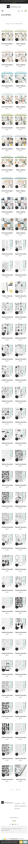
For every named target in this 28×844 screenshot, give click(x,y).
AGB (23, 803)
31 (17, 789)
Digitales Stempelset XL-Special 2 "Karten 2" (20, 338)
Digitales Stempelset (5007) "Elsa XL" (7, 716)
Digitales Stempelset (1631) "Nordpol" (7, 275)
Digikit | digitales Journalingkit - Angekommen (20, 170)
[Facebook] (10, 824)
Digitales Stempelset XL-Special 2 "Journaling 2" (20, 296)
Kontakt (14, 820)
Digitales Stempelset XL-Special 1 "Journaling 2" (20, 359)
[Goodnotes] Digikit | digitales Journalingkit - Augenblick (7, 65)
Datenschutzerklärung (20, 806)
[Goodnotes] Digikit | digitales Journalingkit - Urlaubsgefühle (7, 128)
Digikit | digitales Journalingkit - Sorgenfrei (20, 107)
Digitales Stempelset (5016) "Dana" (20, 611)
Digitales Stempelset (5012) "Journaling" (20, 653)
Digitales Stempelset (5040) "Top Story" (20, 443)
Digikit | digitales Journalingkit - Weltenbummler (20, 86)
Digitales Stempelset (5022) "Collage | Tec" (21, 548)
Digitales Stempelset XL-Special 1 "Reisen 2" (20, 380)
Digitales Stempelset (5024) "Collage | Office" (20, 527)
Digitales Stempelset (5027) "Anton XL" (7, 506)
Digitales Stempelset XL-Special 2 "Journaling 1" (7, 317)
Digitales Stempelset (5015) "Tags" (7, 632)
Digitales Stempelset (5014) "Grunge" (20, 632)
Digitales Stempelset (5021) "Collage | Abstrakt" (7, 569)
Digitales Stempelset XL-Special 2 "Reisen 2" (20, 317)
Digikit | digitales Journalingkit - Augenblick (20, 65)
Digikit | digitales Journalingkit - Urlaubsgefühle (20, 128)
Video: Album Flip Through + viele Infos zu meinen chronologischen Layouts (20, 779)
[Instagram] (17, 824)
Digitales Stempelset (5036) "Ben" (20, 464)
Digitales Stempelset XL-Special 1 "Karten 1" (7, 422)
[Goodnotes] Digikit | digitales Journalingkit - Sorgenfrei (7, 107)
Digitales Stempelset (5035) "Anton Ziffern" (7, 485)
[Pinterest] (15, 824)
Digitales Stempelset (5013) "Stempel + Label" (7, 653)
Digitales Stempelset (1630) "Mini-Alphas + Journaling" (21, 275)
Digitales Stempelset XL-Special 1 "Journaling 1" (7, 380)
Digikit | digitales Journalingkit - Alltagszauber (20, 191)
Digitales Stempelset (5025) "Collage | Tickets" (7, 527)
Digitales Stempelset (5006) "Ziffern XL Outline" (20, 716)
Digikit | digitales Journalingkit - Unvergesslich (20, 212)
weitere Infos (25, 842)
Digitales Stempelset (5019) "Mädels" (7, 590)
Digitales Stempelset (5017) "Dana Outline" (7, 611)
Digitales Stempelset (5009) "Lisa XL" (7, 695)
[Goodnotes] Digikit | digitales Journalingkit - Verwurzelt (7, 44)
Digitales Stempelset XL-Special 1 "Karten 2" (20, 401)
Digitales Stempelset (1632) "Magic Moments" (20, 254)
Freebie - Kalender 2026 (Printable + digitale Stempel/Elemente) (7, 296)
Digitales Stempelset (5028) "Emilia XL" (20, 485)
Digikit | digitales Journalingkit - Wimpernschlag (20, 149)
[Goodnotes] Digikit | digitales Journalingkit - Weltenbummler (7, 86)
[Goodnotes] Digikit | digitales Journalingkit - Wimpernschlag (7, 149)
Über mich (17, 808)
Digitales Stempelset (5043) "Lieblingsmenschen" (20, 422)
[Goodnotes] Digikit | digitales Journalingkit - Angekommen (7, 170)
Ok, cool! (21, 842)
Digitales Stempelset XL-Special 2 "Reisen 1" (7, 338)
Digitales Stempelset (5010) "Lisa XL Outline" (20, 674)
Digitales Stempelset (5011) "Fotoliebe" (7, 674)
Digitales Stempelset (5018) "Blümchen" (20, 590)
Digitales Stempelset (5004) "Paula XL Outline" (20, 737)
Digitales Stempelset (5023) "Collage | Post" (7, 548)
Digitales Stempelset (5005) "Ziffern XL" (7, 737)
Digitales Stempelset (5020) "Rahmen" (20, 569)
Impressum (18, 803)
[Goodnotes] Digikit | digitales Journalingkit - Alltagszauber (7, 191)
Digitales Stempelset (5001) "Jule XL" (7, 779)
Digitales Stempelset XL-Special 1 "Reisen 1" (7, 401)
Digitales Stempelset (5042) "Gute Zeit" (7, 443)
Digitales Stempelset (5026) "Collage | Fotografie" (20, 506)
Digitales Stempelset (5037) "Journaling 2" (7, 464)
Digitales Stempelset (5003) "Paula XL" (7, 758)
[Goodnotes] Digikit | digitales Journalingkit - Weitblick (7, 233)
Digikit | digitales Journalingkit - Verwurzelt (20, 44)
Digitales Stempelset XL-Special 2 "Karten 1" (7, 359)
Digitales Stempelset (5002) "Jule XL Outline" (20, 758)
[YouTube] (13, 824)
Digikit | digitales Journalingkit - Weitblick (20, 233)
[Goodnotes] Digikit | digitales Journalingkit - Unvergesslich (7, 212)
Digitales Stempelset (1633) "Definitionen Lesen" (7, 254)
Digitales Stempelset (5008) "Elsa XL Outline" (20, 695)
